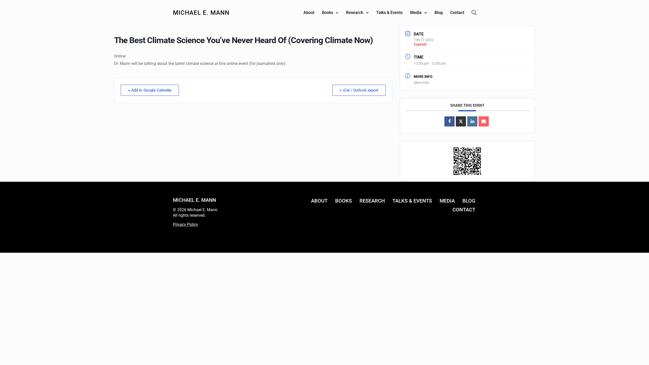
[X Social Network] (461, 121)
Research (372, 201)
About (319, 201)
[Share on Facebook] (449, 121)
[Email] (484, 121)
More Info (421, 83)
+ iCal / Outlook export (359, 90)
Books (343, 201)
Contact (464, 210)
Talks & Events (412, 201)
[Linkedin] (472, 121)
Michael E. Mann (201, 12)
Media (447, 201)
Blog (468, 201)
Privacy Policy (185, 224)
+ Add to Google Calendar (150, 90)
